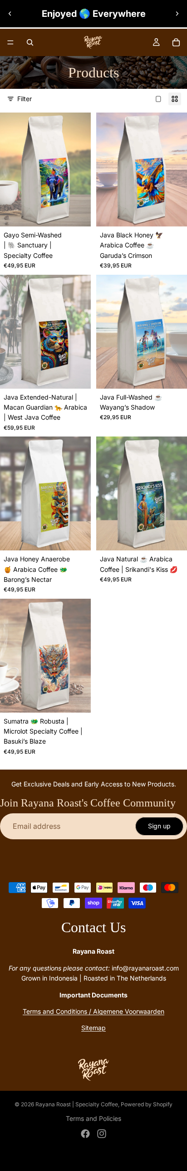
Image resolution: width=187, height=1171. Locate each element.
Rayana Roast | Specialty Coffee (76, 1104)
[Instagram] (101, 1133)
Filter (24, 99)
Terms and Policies (93, 1118)
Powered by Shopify (146, 1104)
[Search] (30, 42)
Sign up (159, 826)
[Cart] (176, 42)
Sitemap (93, 1028)
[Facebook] (85, 1133)
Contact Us (93, 927)
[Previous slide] (10, 14)
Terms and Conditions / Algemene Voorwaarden (93, 1011)
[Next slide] (177, 14)
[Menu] (10, 42)
